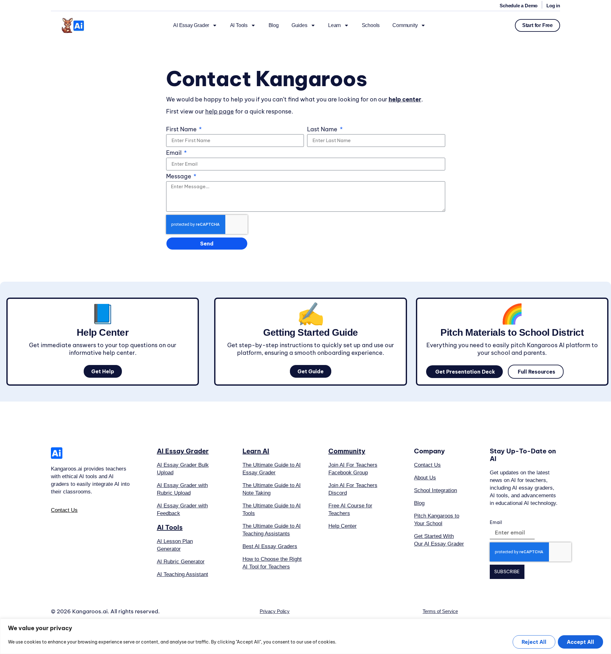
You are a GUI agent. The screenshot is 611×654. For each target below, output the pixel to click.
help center (405, 99)
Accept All (580, 642)
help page (219, 111)
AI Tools (239, 25)
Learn (334, 25)
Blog (274, 25)
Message (179, 177)
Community (405, 25)
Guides (299, 25)
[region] (305, 636)
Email (174, 153)
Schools (371, 25)
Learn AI (255, 451)
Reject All (534, 642)
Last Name (323, 130)
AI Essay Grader (191, 25)
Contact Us (64, 510)
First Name (182, 130)
